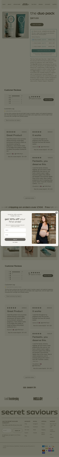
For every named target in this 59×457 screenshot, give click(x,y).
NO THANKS (15, 242)
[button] (15, 239)
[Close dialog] (56, 212)
